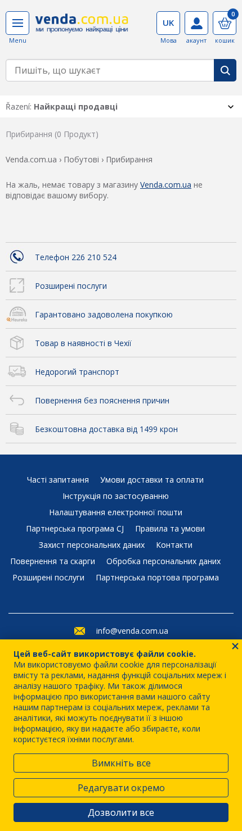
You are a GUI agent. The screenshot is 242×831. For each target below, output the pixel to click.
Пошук (225, 70)
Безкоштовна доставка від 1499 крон (106, 429)
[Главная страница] (81, 27)
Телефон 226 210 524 (75, 257)
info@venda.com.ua (132, 630)
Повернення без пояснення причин (102, 400)
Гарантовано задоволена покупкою (104, 314)
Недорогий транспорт (77, 371)
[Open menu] (17, 23)
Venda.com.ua (165, 184)
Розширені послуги (71, 285)
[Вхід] (196, 23)
